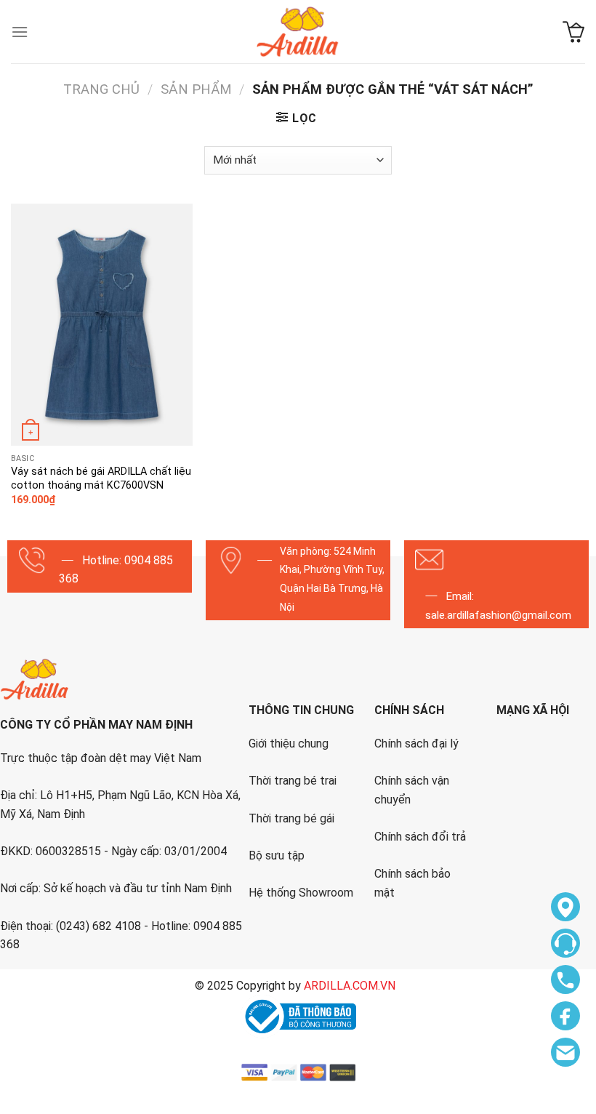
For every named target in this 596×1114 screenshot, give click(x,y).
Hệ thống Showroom (301, 892)
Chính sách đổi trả (420, 836)
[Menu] (19, 31)
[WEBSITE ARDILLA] (298, 31)
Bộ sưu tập (277, 855)
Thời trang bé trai (293, 781)
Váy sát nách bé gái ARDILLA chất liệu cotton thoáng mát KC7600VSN (101, 478)
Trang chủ (101, 89)
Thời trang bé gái (291, 818)
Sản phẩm (196, 89)
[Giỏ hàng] (574, 32)
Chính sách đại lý (416, 743)
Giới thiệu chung (289, 743)
